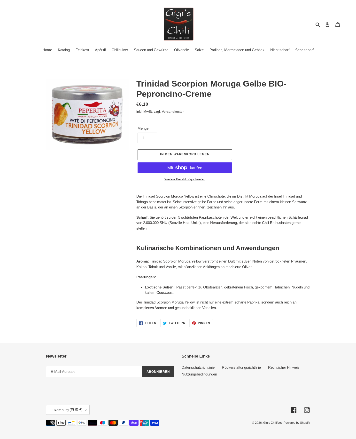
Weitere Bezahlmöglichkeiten (184, 179)
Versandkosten (173, 111)
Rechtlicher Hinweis (284, 367)
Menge (143, 128)
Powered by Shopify (297, 422)
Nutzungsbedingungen (199, 374)
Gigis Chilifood (273, 422)
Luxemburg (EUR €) (67, 410)
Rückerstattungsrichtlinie (241, 367)
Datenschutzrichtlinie (198, 367)
